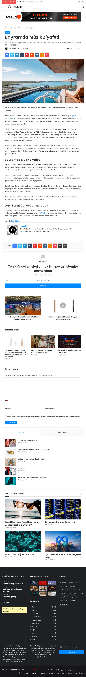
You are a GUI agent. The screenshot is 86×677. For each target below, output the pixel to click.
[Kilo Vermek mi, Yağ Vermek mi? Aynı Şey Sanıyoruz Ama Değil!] (43, 588)
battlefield (63, 582)
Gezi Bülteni (15, 221)
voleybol (73, 600)
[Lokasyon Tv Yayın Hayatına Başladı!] (43, 583)
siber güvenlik (64, 597)
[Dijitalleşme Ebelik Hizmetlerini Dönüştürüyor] (43, 594)
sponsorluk (39, 670)
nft (79, 590)
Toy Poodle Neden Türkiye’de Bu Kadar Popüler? (33, 2)
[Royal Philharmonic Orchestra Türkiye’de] (69, 341)
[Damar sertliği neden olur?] (10, 443)
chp (61, 586)
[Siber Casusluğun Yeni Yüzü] (23, 541)
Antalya (43, 213)
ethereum (73, 586)
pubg (75, 593)
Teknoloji (34, 636)
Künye (64, 673)
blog (77, 582)
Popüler (21, 433)
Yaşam (16, 28)
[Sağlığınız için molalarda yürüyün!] (10, 462)
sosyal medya (64, 600)
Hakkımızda (43, 673)
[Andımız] (10, 471)
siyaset (73, 597)
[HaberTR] (17, 6)
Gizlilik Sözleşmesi (55, 673)
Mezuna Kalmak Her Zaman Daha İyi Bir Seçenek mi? (41, 351)
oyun (69, 593)
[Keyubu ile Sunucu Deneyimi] (63, 509)
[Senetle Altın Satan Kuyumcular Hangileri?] (10, 453)
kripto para (63, 590)
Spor (33, 633)
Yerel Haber (37, 620)
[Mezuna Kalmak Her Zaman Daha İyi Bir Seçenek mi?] (43, 341)
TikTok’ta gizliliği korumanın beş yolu (32, 478)
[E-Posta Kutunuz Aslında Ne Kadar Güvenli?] (34, 594)
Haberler (34, 610)
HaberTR (11, 49)
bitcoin (71, 582)
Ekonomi (34, 607)
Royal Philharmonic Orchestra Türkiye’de (69, 351)
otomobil (62, 593)
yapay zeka (63, 604)
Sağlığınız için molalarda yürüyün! (31, 459)
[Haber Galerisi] (43, 17)
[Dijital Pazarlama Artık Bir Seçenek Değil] (63, 541)
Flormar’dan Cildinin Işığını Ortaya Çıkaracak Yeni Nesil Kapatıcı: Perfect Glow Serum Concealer (16, 353)
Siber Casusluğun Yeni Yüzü (20, 554)
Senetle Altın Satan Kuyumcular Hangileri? (34, 450)
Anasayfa (9, 28)
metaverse (72, 590)
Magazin (34, 626)
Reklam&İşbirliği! (73, 673)
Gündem (36, 613)
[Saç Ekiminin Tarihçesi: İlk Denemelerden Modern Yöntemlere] (52, 594)
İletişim (81, 673)
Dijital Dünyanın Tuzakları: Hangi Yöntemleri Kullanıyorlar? (22, 523)
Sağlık (33, 630)
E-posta (8, 408)
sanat (81, 593)
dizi (66, 586)
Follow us (5, 602)
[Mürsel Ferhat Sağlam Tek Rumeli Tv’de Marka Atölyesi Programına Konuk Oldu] (52, 588)
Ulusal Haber (37, 617)
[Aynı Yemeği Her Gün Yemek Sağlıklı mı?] (34, 588)
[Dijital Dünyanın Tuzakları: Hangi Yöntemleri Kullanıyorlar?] (23, 509)
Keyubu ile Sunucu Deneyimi (60, 522)
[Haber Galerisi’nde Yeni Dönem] (52, 583)
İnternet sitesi (49, 408)
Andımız (21, 468)
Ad (6, 400)
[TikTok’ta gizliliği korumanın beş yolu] (10, 481)
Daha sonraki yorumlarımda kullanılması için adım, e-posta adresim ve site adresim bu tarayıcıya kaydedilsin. (43, 416)
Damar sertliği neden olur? (28, 440)
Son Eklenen (63, 433)
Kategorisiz (35, 623)
